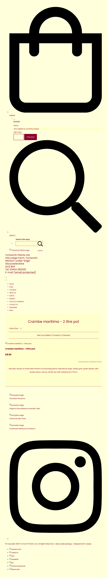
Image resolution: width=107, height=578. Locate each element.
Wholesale (13, 307)
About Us (12, 293)
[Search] (40, 243)
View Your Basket (44, 335)
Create (88, 544)
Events (11, 296)
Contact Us (13, 304)
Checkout (31, 137)
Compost (12, 290)
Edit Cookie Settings (64, 544)
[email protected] (25, 272)
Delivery (12, 298)
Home (11, 284)
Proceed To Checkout (61, 335)
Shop (11, 287)
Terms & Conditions (16, 301)
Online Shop (13, 328)
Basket (19, 137)
